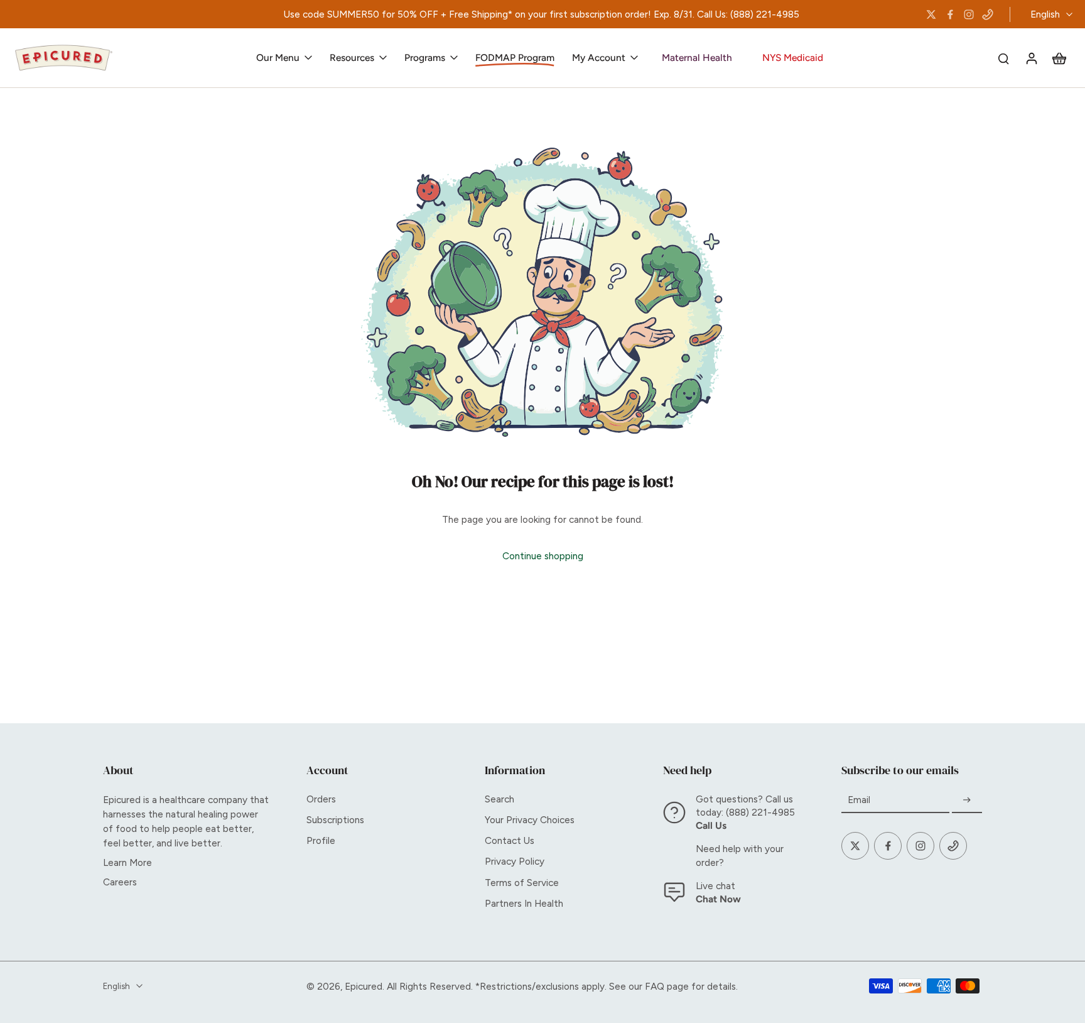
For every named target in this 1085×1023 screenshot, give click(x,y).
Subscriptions (335, 820)
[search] (1003, 57)
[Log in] (1031, 57)
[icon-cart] (1058, 57)
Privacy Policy (514, 861)
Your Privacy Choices (530, 820)
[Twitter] (931, 14)
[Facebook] (950, 14)
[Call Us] (987, 14)
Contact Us (509, 840)
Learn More (127, 862)
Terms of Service (522, 883)
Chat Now (718, 899)
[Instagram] (968, 14)
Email (859, 800)
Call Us (711, 825)
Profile (320, 840)
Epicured (363, 986)
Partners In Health (524, 903)
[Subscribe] (967, 800)
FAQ (654, 986)
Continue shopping (542, 556)
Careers (120, 882)
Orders (321, 799)
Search (499, 799)
